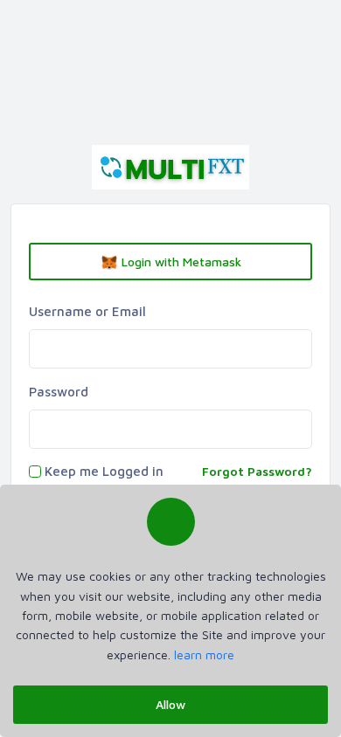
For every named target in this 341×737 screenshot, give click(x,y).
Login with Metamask (179, 261)
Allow (170, 704)
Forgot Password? (257, 471)
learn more (204, 654)
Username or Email (87, 311)
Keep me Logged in (104, 471)
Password (58, 391)
